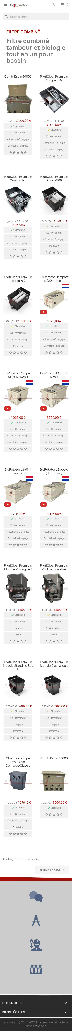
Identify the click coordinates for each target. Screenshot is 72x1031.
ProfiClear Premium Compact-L (18, 178)
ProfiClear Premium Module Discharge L (54, 664)
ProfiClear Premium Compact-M (54, 78)
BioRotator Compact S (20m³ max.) (54, 279)
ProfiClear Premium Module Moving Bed (18, 567)
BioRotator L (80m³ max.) (18, 471)
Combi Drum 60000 (54, 758)
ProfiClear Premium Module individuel (54, 567)
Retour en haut (52, 870)
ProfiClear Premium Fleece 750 (18, 279)
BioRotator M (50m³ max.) (54, 375)
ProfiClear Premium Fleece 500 (54, 178)
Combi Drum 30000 (18, 76)
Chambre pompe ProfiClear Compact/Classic (18, 762)
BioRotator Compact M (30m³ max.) (18, 375)
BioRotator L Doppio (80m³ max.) (54, 471)
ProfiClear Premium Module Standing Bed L (18, 665)
